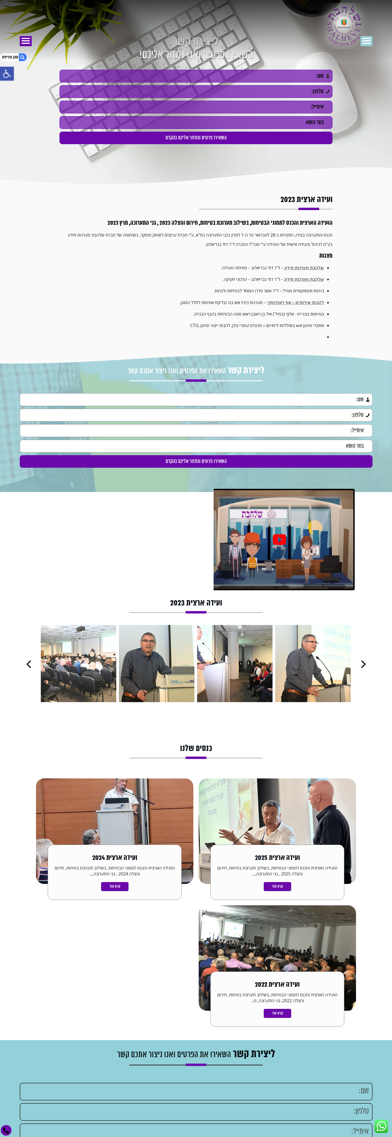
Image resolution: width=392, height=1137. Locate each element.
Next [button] (29, 664)
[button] (7, 74)
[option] (279, 539)
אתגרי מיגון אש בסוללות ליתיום (295, 325)
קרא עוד (277, 886)
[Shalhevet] (196, 27)
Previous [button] (363, 664)
